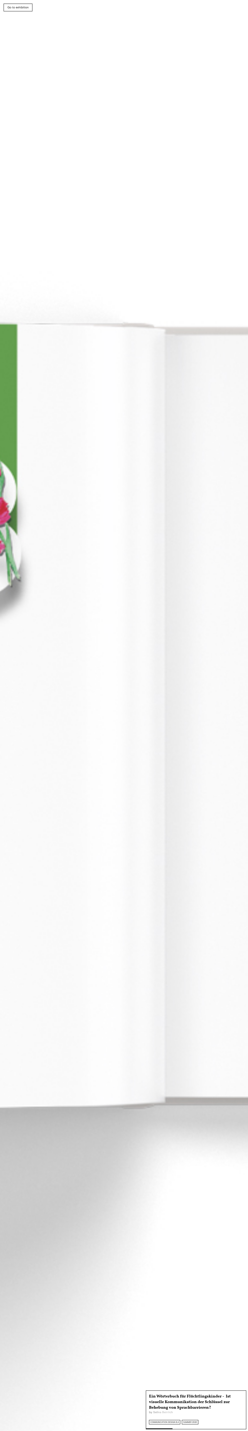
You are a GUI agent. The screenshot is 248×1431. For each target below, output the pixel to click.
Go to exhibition (18, 7)
